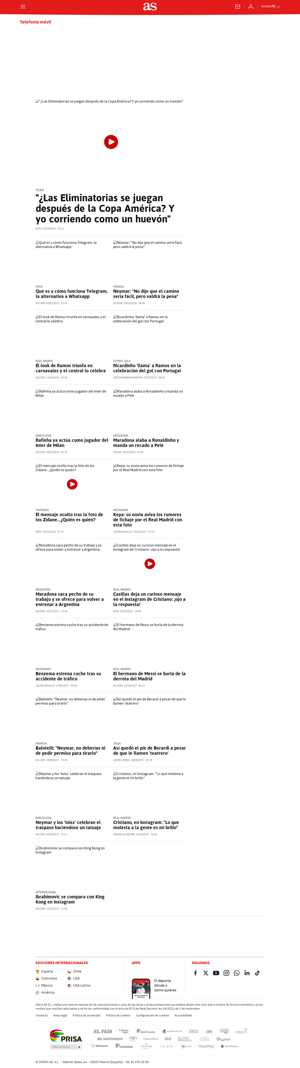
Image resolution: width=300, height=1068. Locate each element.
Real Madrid (122, 818)
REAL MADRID (44, 361)
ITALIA (117, 743)
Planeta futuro (204, 1039)
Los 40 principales (123, 1031)
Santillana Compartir (172, 1031)
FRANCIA (118, 287)
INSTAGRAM (120, 510)
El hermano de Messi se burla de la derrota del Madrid (149, 676)
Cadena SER (193, 1031)
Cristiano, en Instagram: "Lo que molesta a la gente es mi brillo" (146, 825)
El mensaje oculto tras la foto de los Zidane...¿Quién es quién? (69, 517)
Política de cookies (118, 1015)
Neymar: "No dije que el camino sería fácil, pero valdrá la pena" (146, 293)
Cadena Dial (168, 1039)
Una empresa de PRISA (66, 1036)
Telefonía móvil (35, 22)
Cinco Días (151, 1039)
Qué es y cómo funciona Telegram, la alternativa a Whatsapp (72, 293)
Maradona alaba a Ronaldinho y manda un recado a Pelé (146, 442)
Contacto (42, 1015)
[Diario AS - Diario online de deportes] (150, 6)
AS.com (209, 1031)
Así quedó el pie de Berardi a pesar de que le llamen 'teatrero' (149, 750)
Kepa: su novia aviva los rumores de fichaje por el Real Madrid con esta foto (147, 520)
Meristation (230, 1046)
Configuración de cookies (152, 1015)
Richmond (99, 1046)
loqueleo (206, 1046)
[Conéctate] (251, 6)
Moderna (124, 1046)
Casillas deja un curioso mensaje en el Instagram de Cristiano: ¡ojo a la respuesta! (149, 599)
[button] (66, 1047)
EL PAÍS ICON (166, 1046)
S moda (186, 1046)
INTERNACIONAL (46, 892)
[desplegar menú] (23, 6)
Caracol (241, 1031)
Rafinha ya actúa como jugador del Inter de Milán (72, 442)
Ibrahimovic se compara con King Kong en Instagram (70, 899)
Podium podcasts (146, 1046)
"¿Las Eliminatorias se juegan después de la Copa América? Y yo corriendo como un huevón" (105, 208)
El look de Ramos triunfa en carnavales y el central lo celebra (71, 368)
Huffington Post (109, 1039)
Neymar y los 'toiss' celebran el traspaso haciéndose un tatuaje (68, 825)
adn (224, 1031)
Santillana (146, 1031)
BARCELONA (43, 436)
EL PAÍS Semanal (184, 1039)
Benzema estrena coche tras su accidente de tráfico (68, 676)
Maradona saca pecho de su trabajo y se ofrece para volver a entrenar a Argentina (70, 599)
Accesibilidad (183, 1015)
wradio (133, 1039)
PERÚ (39, 287)
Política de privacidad (86, 1015)
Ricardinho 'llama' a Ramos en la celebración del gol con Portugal (147, 368)
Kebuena (223, 1039)
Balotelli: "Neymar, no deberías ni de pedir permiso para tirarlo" (70, 750)
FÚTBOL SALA (122, 361)
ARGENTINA (43, 589)
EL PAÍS (103, 1031)
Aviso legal (60, 1015)
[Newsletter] (237, 6)
